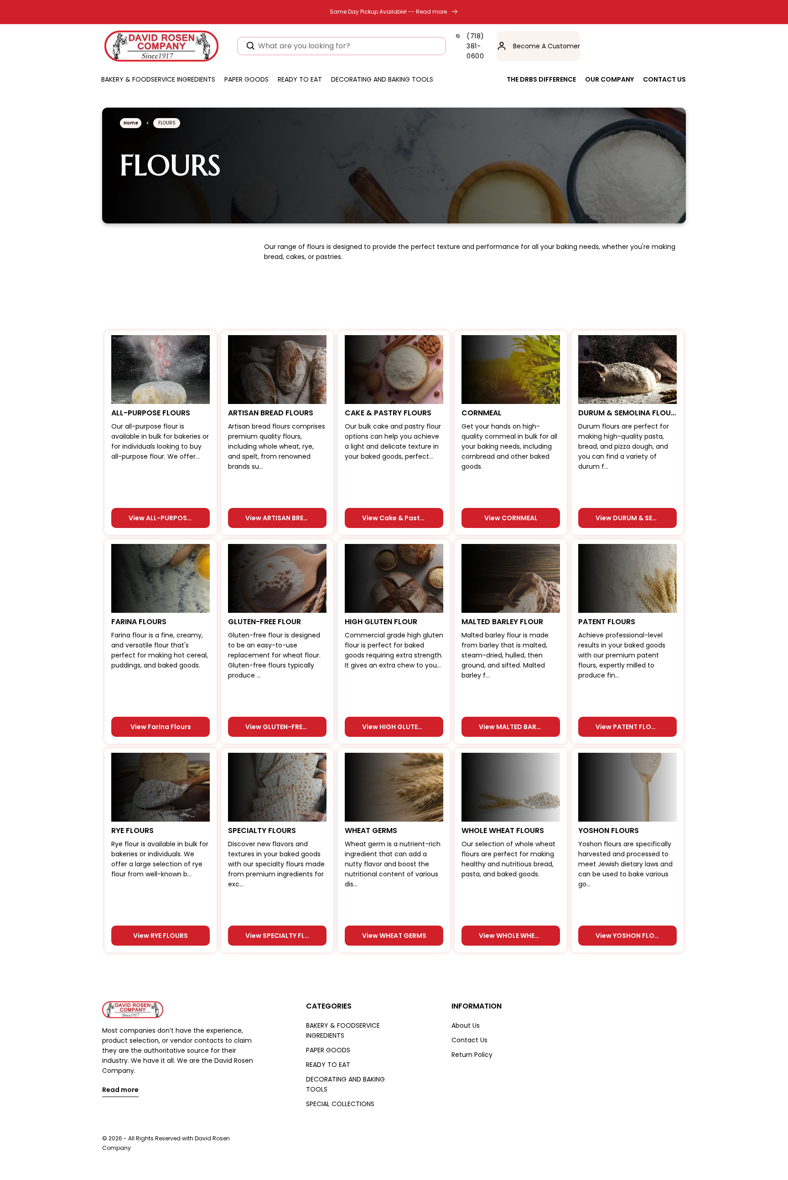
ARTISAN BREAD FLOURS (270, 413)
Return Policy (472, 1054)
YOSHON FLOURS (608, 830)
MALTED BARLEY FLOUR (502, 622)
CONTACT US (664, 79)
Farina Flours (138, 622)
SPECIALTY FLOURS (262, 830)
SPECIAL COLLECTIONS (340, 1103)
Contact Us (469, 1040)
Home (131, 122)
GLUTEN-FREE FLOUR (264, 622)
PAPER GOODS (328, 1050)
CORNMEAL (481, 413)
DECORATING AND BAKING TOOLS (345, 1084)
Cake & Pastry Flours (388, 413)
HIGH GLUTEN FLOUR (381, 622)
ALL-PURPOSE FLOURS (150, 413)
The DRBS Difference (541, 79)
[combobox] (341, 46)
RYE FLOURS (132, 830)
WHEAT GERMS (371, 830)
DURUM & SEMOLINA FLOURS (627, 413)
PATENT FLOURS (606, 622)
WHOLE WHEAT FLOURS (502, 830)
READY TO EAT (328, 1064)
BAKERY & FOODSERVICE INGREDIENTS (343, 1030)
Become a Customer (546, 46)
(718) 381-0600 (475, 46)
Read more (120, 1090)
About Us (465, 1025)
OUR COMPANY (609, 79)
